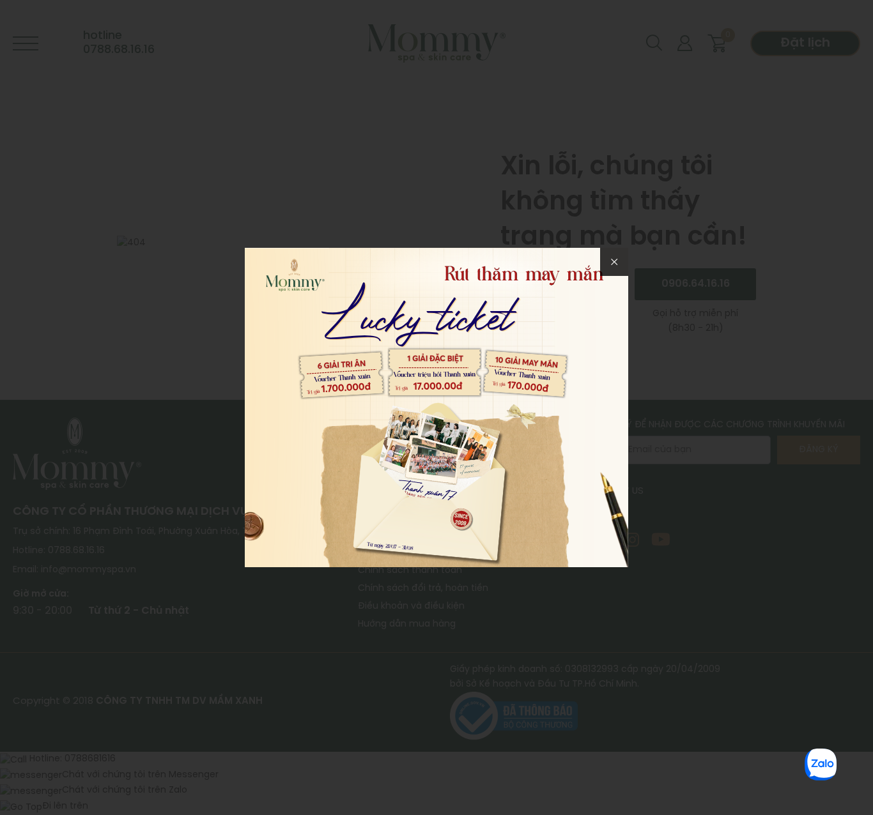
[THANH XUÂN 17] (436, 406)
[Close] (614, 262)
